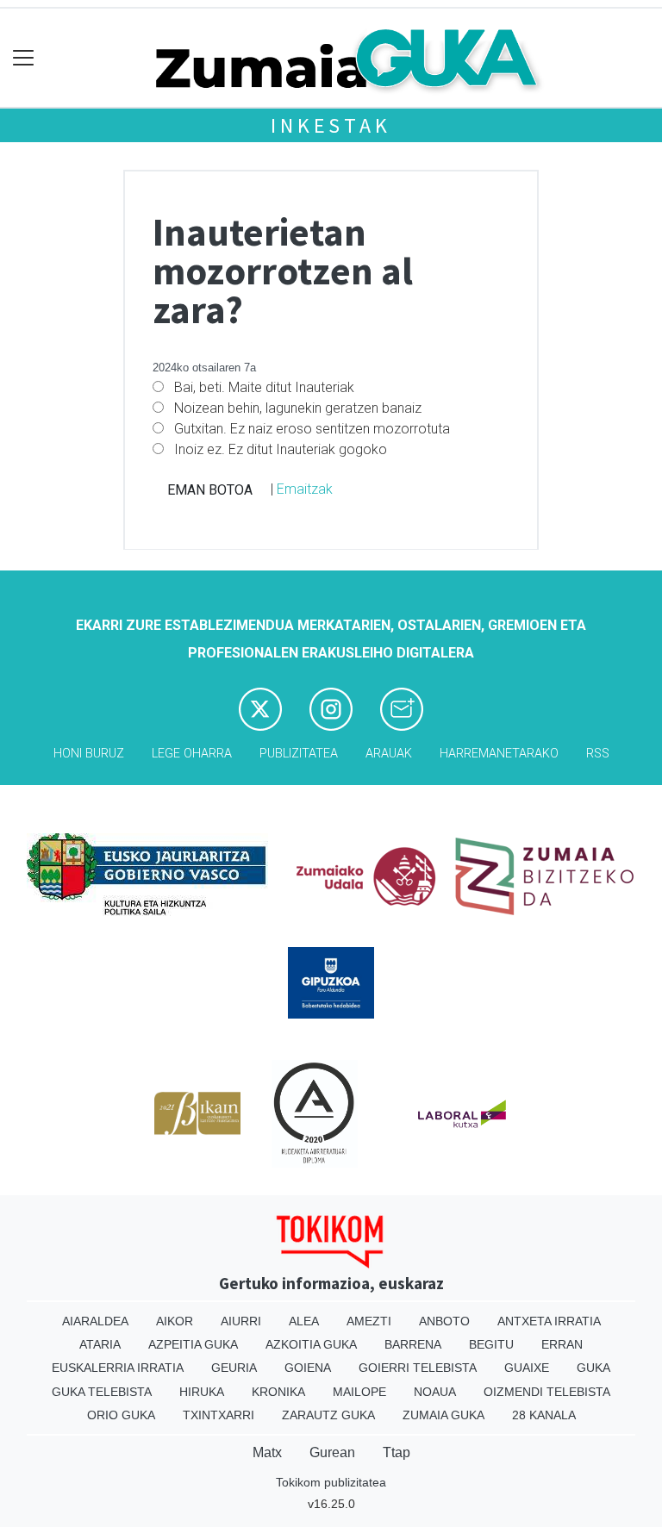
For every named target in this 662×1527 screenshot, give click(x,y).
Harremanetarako (499, 753)
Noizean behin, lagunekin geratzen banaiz (298, 408)
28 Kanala (544, 1415)
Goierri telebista (418, 1367)
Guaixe (526, 1367)
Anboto (444, 1321)
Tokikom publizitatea (331, 1482)
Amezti (369, 1321)
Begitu (491, 1344)
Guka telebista (102, 1392)
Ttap (396, 1452)
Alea (304, 1321)
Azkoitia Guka (311, 1344)
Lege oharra (192, 753)
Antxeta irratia (549, 1321)
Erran (562, 1344)
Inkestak (330, 125)
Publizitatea (298, 753)
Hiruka (201, 1392)
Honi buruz (88, 753)
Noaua (435, 1392)
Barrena (412, 1344)
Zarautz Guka (328, 1415)
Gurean (332, 1452)
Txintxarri (218, 1415)
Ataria (100, 1344)
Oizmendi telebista (547, 1392)
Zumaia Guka (443, 1415)
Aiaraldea (95, 1321)
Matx (267, 1452)
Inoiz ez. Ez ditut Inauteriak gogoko (280, 449)
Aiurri (241, 1321)
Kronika (278, 1392)
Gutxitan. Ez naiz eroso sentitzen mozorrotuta (312, 429)
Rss (597, 753)
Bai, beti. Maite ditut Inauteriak (264, 387)
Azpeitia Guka (193, 1344)
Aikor (174, 1321)
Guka (593, 1367)
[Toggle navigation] (23, 58)
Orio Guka (121, 1415)
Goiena (307, 1367)
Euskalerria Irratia (118, 1367)
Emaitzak (305, 489)
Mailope (359, 1392)
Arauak (388, 753)
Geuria (234, 1367)
